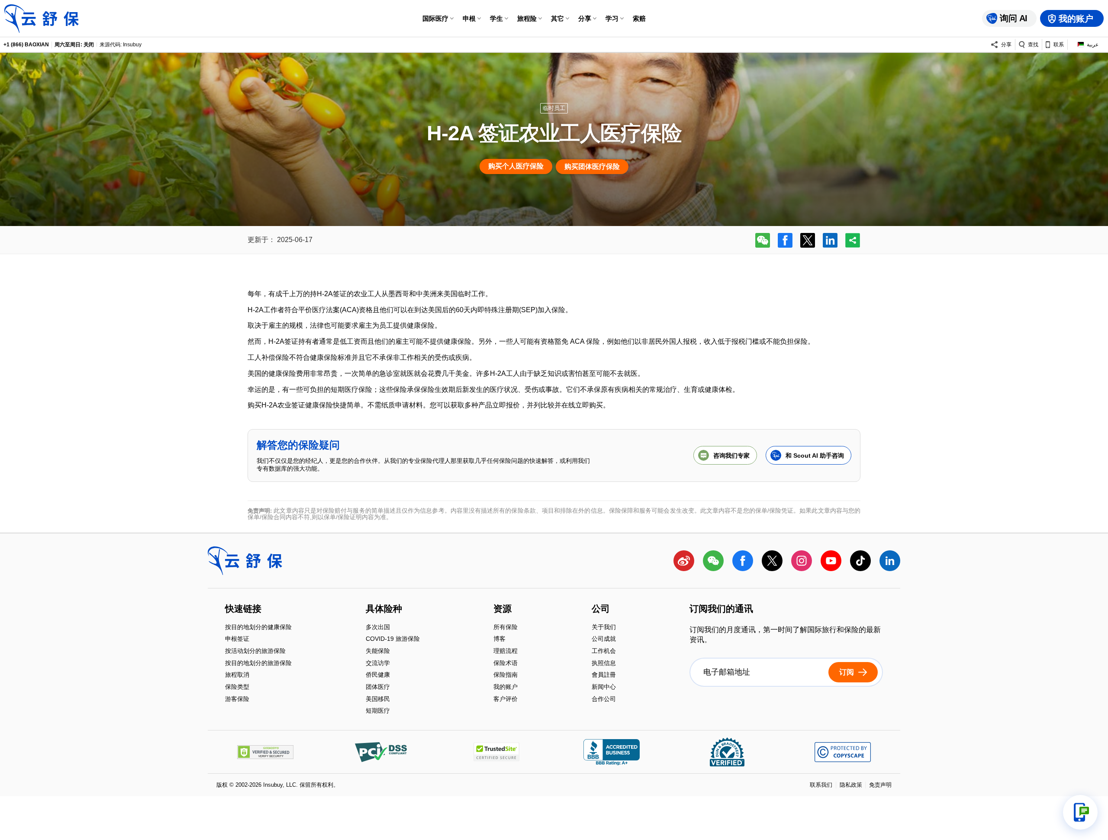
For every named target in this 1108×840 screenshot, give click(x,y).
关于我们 (604, 627)
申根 (469, 18)
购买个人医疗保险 (516, 166)
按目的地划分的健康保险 (258, 627)
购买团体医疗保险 (592, 166)
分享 (584, 18)
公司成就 (604, 640)
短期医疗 (378, 711)
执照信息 (604, 663)
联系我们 (821, 785)
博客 (499, 640)
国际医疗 (435, 18)
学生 (496, 18)
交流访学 (378, 663)
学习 (612, 18)
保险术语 (505, 663)
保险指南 (505, 675)
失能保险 (378, 651)
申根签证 (237, 640)
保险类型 (237, 687)
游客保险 (237, 699)
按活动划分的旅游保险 (255, 651)
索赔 (639, 18)
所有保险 (505, 627)
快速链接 (243, 610)
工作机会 (604, 651)
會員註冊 (604, 675)
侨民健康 (378, 675)
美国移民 (378, 699)
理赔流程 (505, 651)
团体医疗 (378, 687)
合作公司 (604, 699)
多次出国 (378, 627)
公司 (601, 610)
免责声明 (880, 785)
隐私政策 (851, 785)
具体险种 (384, 610)
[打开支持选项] (1080, 812)
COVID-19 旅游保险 (393, 640)
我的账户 (505, 687)
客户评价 (505, 699)
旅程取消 (237, 675)
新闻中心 (604, 687)
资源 (502, 610)
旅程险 (527, 18)
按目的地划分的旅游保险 (258, 663)
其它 (557, 18)
